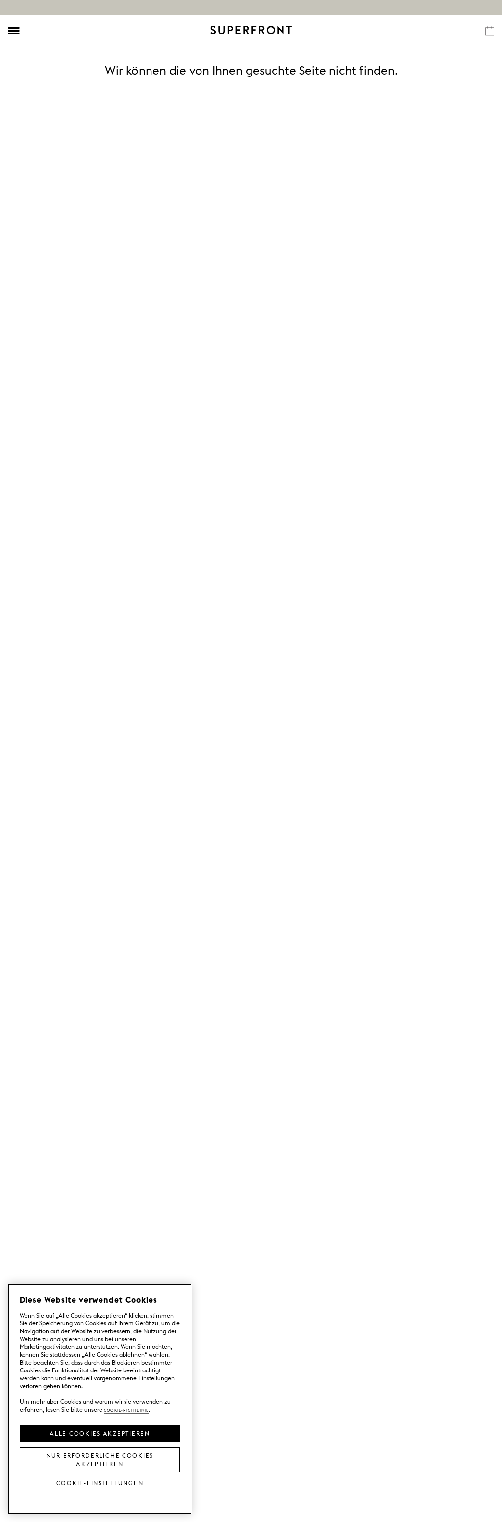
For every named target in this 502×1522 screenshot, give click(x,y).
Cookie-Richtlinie (126, 1409)
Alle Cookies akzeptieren (100, 1432)
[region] (100, 1399)
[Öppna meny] (14, 31)
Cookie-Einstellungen (100, 1482)
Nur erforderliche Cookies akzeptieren (99, 1459)
